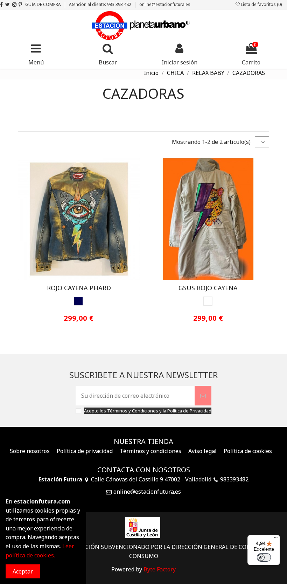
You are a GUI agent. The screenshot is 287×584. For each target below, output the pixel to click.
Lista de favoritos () (261, 4)
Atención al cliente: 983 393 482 (100, 4)
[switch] (264, 557)
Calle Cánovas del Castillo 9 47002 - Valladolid (151, 479)
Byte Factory (160, 569)
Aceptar (23, 571)
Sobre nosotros (30, 451)
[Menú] (276, 539)
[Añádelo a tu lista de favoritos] (73, 277)
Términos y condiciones (150, 451)
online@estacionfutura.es (164, 4)
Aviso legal (202, 451)
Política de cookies (248, 451)
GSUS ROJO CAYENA (208, 288)
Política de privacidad (85, 451)
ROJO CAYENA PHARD (79, 288)
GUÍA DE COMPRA (43, 4)
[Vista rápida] (84, 277)
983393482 (234, 479)
